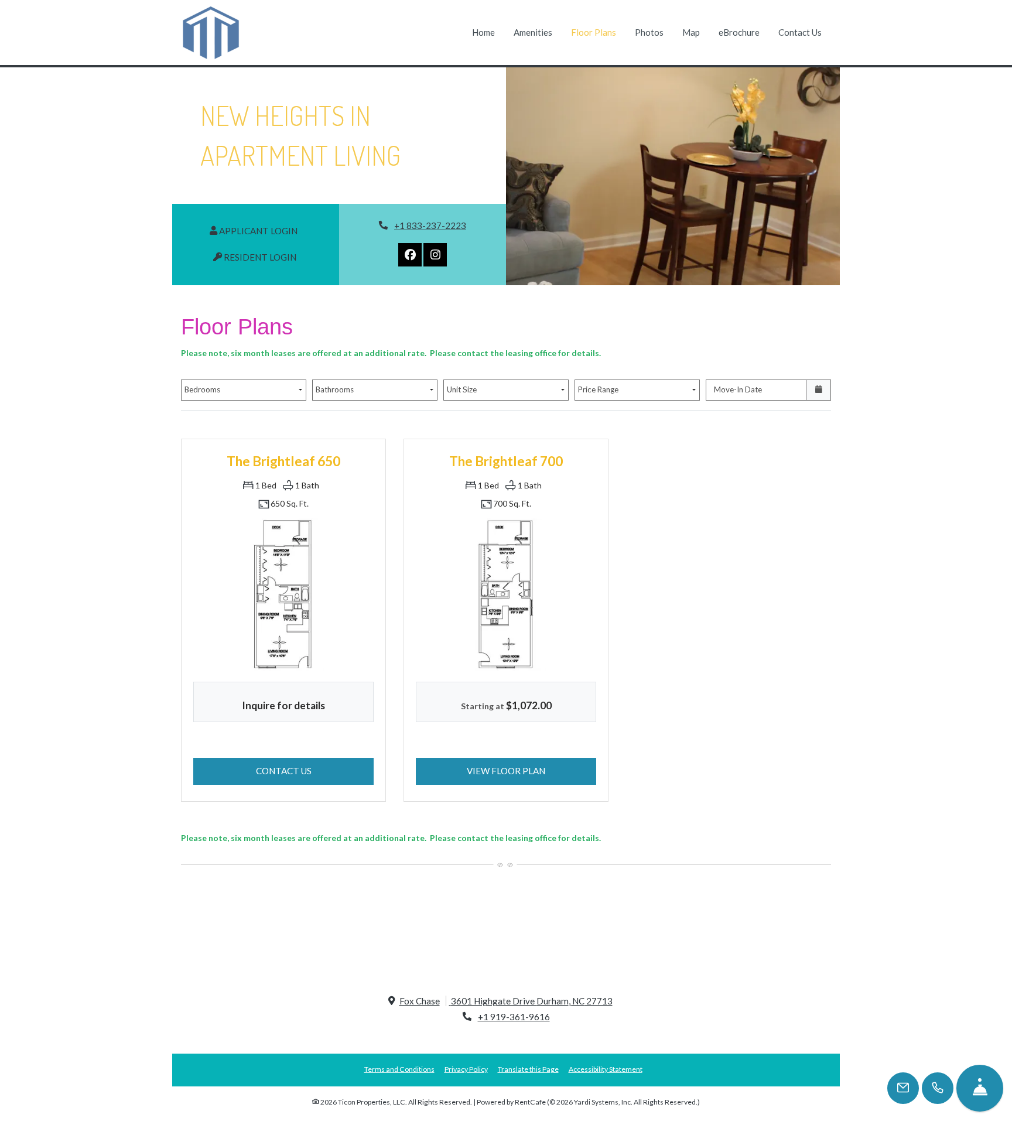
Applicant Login (263, 230)
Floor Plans (593, 32)
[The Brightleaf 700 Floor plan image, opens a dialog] (506, 594)
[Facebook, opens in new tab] (410, 254)
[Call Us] (937, 1088)
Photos (649, 32)
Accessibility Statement (605, 1069)
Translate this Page (528, 1069)
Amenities (533, 32)
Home (483, 32)
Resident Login (265, 256)
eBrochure (739, 32)
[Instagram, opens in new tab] (435, 254)
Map (691, 32)
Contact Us (800, 32)
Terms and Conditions (399, 1069)
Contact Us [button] (315, 770)
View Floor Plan (531, 770)
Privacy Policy (466, 1069)
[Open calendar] (818, 390)
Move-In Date (738, 389)
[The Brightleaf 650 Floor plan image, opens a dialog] (283, 594)
